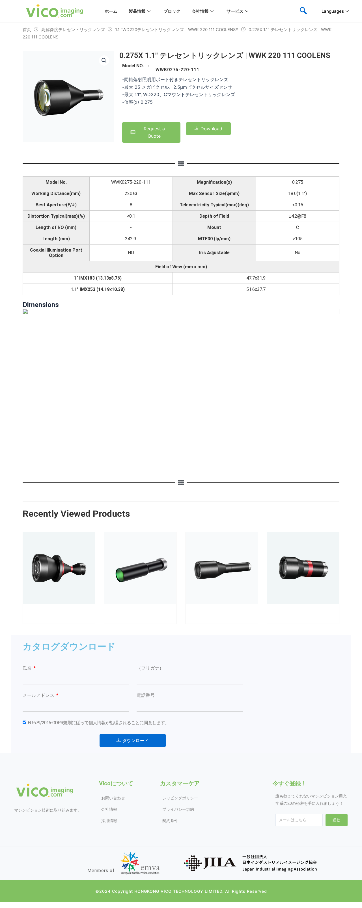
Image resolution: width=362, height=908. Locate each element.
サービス (235, 11)
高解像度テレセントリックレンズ (73, 29)
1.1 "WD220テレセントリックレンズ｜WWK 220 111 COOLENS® (176, 29)
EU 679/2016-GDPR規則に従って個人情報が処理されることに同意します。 (98, 722)
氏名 (28, 668)
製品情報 (137, 11)
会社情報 (200, 11)
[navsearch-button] (303, 11)
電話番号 (146, 695)
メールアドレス (39, 695)
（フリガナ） (150, 668)
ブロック (171, 11)
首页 (27, 29)
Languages (333, 11)
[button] (104, 60)
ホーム (111, 11)
